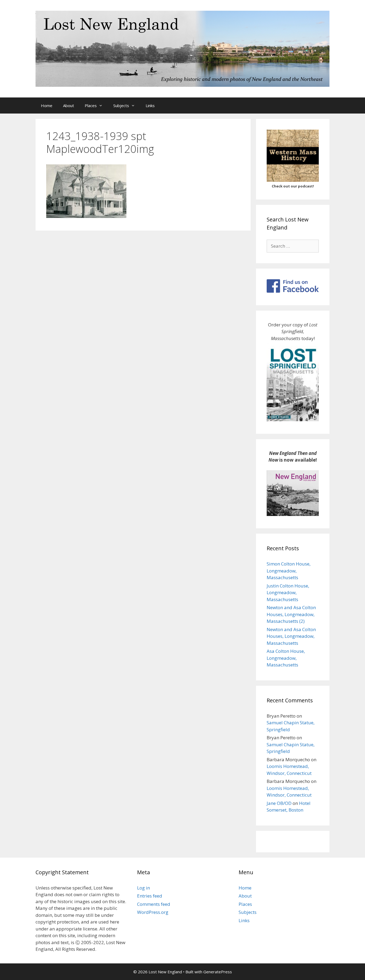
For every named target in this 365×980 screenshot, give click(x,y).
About (68, 105)
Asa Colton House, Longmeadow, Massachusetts (286, 658)
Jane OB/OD (279, 803)
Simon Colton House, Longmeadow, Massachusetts (288, 571)
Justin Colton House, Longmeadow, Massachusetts (288, 592)
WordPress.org (152, 912)
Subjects (121, 105)
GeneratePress (217, 971)
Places (91, 105)
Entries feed (149, 896)
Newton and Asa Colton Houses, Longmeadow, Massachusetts (291, 636)
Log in (143, 888)
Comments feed (153, 904)
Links (150, 105)
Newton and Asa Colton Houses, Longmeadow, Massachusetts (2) (291, 614)
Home (46, 105)
